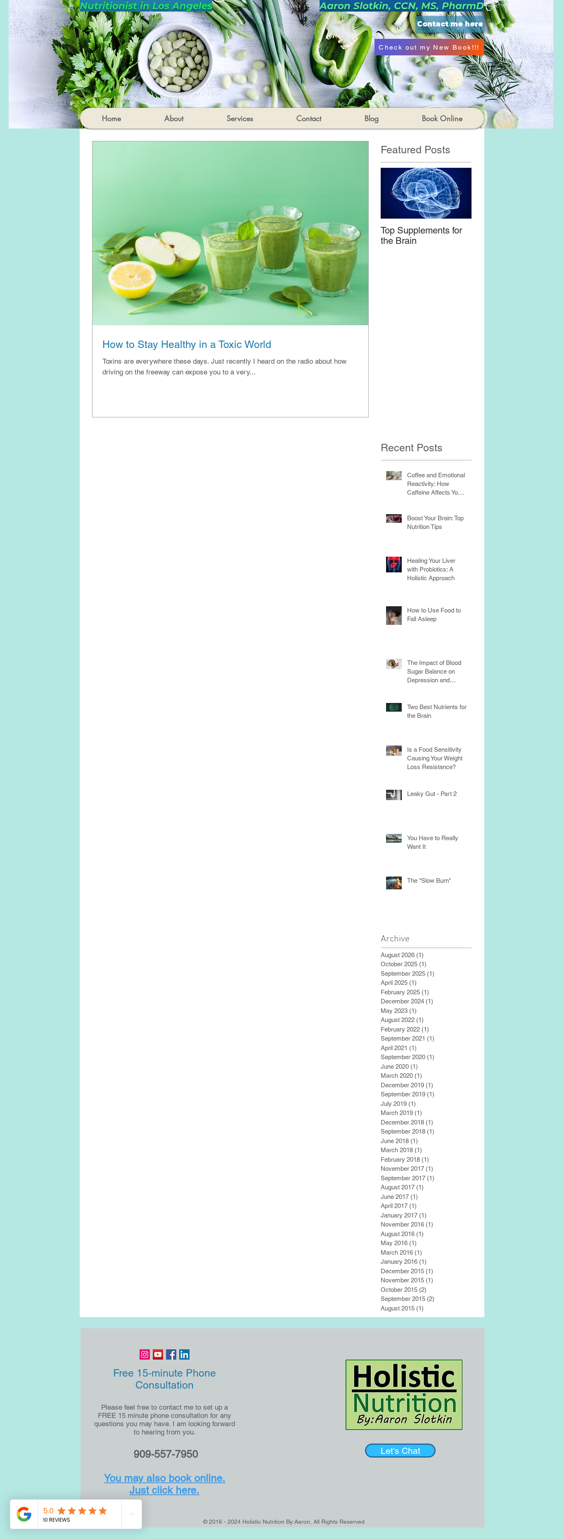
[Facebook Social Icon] (171, 1354)
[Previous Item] (394, 193)
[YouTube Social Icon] (158, 1354)
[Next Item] (458, 193)
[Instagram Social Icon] (145, 1354)
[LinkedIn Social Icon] (184, 1354)
